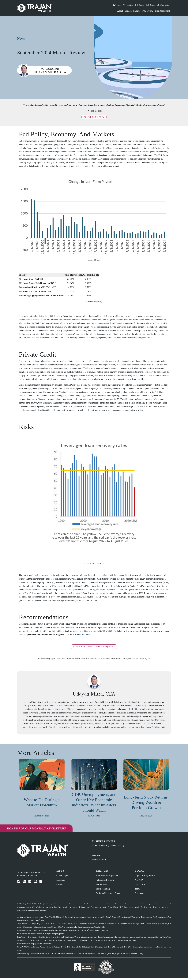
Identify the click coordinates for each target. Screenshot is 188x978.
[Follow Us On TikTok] (41, 881)
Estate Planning (103, 889)
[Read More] (42, 775)
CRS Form (140, 884)
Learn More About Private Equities (94, 647)
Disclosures (140, 893)
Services (128, 11)
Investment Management (107, 875)
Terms (138, 889)
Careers (59, 884)
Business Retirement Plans (108, 893)
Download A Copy (94, 117)
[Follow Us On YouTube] (35, 881)
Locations (60, 880)
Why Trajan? (147, 11)
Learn (137, 11)
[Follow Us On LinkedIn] (30, 881)
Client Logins (62, 875)
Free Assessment (162, 11)
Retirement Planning (105, 880)
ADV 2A (139, 880)
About (120, 11)
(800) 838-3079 (99, 859)
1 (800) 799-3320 (82, 634)
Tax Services (101, 884)
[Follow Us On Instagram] (24, 881)
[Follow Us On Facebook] (19, 881)
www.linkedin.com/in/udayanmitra (150, 727)
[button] (117, 5)
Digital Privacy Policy (145, 875)
